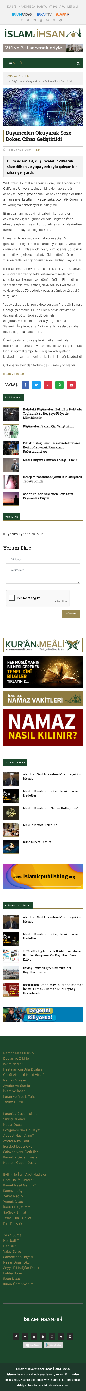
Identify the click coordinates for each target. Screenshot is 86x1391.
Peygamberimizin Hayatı (22, 1130)
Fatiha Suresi (13, 1273)
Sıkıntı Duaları (14, 1119)
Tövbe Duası (13, 1102)
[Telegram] (60, 20)
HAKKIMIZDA (27, 6)
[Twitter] (28, 20)
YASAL (53, 6)
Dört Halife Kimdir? (18, 1180)
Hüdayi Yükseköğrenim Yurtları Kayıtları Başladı (47, 970)
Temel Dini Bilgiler (17, 1218)
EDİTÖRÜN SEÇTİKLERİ (17, 905)
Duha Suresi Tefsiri (37, 842)
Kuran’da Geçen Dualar (21, 1157)
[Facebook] (22, 20)
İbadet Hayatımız (16, 1207)
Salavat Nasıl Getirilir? (20, 1152)
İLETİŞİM (72, 6)
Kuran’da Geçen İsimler (21, 1114)
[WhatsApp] (47, 20)
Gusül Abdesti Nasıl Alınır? (23, 1075)
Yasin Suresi (12, 1235)
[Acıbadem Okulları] (43, 1016)
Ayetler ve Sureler (17, 1085)
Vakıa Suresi (12, 1251)
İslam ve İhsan (13, 374)
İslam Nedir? (13, 1064)
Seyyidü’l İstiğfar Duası (21, 1268)
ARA (62, 6)
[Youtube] (41, 20)
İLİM (26, 75)
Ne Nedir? (11, 1240)
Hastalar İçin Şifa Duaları (22, 1069)
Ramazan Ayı (13, 1191)
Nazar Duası (12, 1124)
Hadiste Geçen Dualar (20, 1163)
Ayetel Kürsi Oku (16, 1141)
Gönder (71, 613)
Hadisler (9, 1246)
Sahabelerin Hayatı (18, 1257)
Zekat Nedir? (13, 1196)
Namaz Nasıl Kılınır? (18, 1053)
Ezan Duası (12, 1278)
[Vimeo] (61, 1337)
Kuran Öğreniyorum (18, 1284)
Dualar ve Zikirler (16, 1058)
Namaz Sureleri (15, 1080)
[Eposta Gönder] (71, 385)
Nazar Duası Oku (16, 1262)
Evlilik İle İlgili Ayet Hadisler (24, 1174)
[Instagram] (35, 20)
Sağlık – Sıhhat (14, 1212)
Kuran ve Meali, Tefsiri (20, 1096)
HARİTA (42, 6)
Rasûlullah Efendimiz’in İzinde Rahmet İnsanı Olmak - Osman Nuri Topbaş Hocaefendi (53, 989)
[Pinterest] (54, 20)
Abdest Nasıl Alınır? (18, 1135)
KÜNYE (11, 6)
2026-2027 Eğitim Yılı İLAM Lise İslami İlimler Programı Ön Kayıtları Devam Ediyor (52, 955)
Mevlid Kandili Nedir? (40, 825)
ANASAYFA (13, 75)
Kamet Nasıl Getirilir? (19, 1185)
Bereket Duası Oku (17, 1146)
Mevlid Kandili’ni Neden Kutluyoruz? (51, 808)
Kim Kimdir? (12, 1223)
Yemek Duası (13, 1201)
